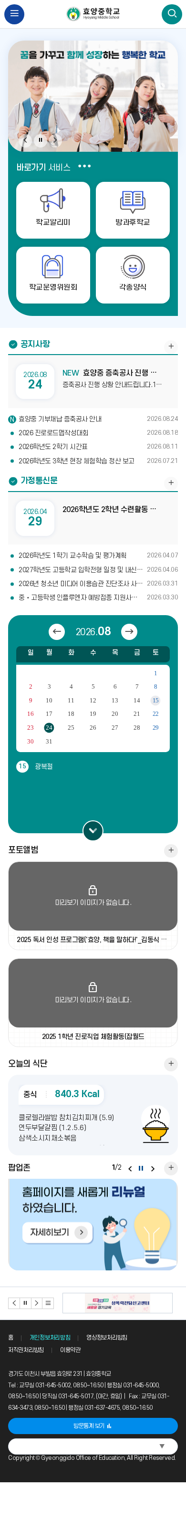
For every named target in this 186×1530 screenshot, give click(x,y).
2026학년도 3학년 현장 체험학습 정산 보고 (98, 461)
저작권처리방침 (26, 1350)
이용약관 (70, 1350)
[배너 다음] (37, 1303)
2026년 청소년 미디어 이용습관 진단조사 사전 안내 (98, 583)
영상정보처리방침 (106, 1337)
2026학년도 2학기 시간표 (98, 447)
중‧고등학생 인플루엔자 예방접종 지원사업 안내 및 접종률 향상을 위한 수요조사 (98, 597)
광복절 (35, 766)
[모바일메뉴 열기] (14, 14)
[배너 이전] (14, 1303)
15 (156, 700)
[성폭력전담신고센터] (117, 1303)
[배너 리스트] (48, 1303)
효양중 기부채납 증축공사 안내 (98, 419)
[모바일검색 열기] (172, 14)
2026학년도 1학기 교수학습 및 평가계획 (98, 555)
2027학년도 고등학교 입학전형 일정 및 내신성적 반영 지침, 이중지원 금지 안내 (98, 570)
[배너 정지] (25, 1303)
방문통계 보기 (89, 1426)
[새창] (93, 1224)
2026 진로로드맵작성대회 (98, 433)
